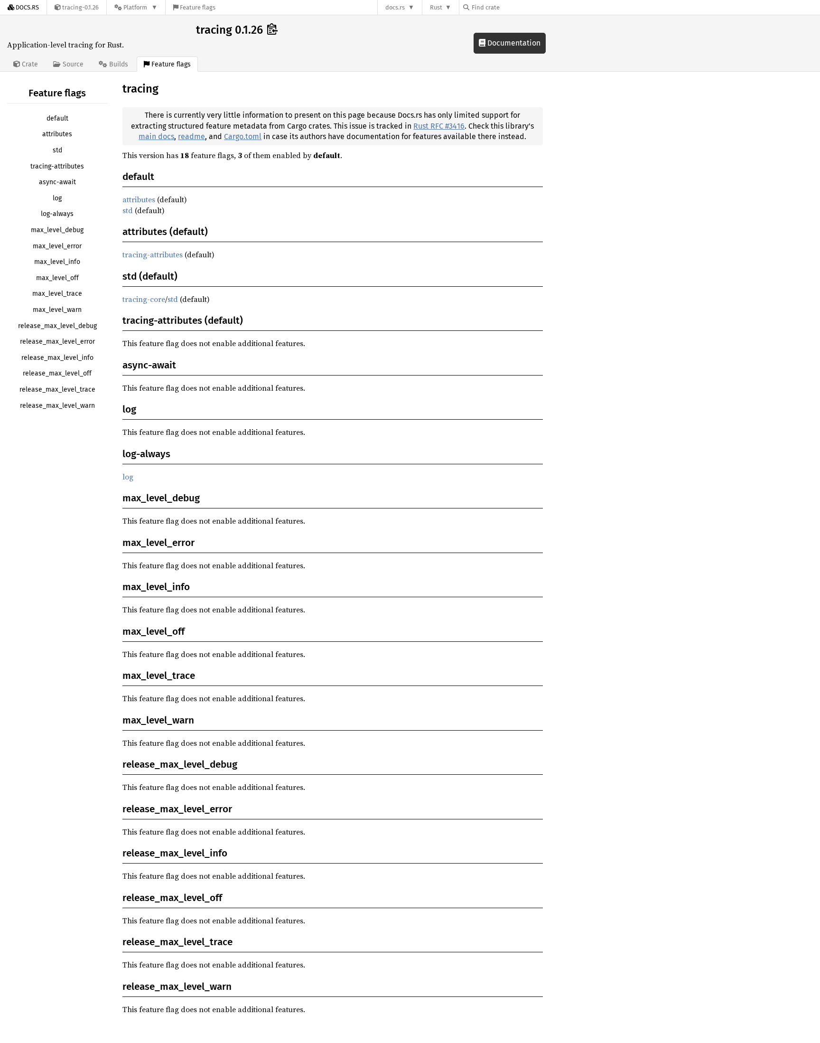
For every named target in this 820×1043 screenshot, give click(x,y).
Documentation (512, 42)
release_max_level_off (57, 373)
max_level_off (57, 278)
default (57, 118)
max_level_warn (57, 310)
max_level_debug (57, 230)
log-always (57, 214)
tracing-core (143, 299)
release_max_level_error (57, 342)
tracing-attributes (57, 166)
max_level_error (57, 246)
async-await (57, 182)
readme (191, 136)
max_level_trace (57, 294)
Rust (436, 7)
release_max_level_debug (57, 326)
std (57, 150)
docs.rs (395, 7)
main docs (156, 136)
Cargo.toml (242, 136)
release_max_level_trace (57, 389)
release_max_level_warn (57, 406)
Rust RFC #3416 (439, 126)
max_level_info (57, 262)
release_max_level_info (57, 358)
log (57, 198)
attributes (57, 134)
